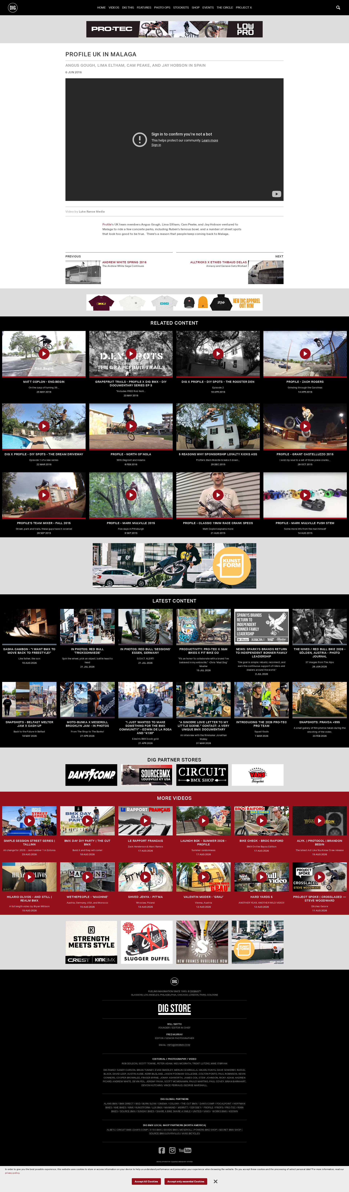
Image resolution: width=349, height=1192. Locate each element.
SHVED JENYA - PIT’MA (145, 897)
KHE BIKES (120, 1107)
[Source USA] (147, 775)
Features (144, 7)
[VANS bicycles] (258, 775)
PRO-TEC (230, 1107)
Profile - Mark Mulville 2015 (131, 523)
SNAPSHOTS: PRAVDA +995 (319, 722)
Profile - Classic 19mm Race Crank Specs (218, 523)
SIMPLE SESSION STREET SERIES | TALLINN (29, 842)
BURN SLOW (149, 1103)
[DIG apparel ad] (174, 302)
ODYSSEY (195, 1107)
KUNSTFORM (142, 1107)
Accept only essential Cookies (185, 1181)
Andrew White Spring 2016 (124, 262)
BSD (137, 1103)
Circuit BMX (124, 1129)
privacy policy (12, 1172)
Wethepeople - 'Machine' (87, 897)
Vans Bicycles (191, 1133)
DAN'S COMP (207, 1103)
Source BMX (157, 1133)
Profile (107, 224)
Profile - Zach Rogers (305, 381)
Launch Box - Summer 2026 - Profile (203, 842)
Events (208, 7)
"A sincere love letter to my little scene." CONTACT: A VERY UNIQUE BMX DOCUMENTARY (203, 725)
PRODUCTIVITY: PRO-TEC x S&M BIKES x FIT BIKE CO (203, 650)
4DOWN (233, 1111)
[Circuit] (202, 775)
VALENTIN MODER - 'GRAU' (203, 897)
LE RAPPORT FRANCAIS (145, 841)
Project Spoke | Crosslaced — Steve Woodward (319, 898)
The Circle (225, 7)
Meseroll (186, 1129)
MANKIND (169, 1107)
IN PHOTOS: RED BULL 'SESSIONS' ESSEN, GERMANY (145, 650)
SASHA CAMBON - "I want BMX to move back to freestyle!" (29, 650)
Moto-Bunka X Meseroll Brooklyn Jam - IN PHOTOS (87, 724)
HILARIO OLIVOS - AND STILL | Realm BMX (29, 898)
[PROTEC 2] (174, 29)
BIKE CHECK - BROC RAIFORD (262, 841)
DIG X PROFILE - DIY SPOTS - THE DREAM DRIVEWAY (44, 454)
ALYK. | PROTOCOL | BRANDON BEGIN (319, 842)
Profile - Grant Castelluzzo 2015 (305, 454)
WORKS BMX (219, 1111)
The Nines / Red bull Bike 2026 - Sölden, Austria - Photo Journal (320, 652)
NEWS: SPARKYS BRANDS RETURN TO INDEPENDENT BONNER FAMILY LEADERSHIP (261, 652)
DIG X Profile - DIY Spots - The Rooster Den (218, 381)
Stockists (181, 7)
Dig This (128, 7)
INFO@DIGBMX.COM (178, 1045)
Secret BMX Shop (230, 1129)
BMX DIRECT (126, 1103)
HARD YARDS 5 (261, 897)
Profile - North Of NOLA (131, 454)
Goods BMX (170, 1129)
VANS (206, 1111)
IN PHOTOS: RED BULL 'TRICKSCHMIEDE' (87, 650)
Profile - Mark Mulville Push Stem (305, 523)
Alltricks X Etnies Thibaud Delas (218, 262)
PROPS (219, 1107)
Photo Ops (162, 7)
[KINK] (91, 942)
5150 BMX (156, 1129)
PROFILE (208, 1107)
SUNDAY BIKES (145, 1111)
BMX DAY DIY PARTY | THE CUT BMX (87, 842)
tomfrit (174, 1162)
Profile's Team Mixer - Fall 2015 (44, 523)
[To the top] (174, 981)
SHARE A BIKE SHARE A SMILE (173, 1111)
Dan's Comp (140, 1129)
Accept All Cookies (146, 1181)
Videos (114, 7)
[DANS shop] (91, 775)
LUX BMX (157, 1107)
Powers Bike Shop (205, 1129)
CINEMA (162, 1103)
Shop (196, 7)
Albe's (111, 1129)
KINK (130, 1107)
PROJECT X (244, 7)
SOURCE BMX (127, 1111)
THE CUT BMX (189, 1103)
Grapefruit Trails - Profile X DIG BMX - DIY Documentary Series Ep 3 (131, 383)
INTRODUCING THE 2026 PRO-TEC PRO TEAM (261, 724)
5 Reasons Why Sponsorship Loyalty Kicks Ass (218, 454)
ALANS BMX (110, 1103)
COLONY (174, 1103)
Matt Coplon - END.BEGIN (44, 381)
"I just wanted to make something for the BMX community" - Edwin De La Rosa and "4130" (145, 727)
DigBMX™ (195, 991)
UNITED (197, 1111)
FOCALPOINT (224, 1103)
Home (101, 7)
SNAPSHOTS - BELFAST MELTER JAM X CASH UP (29, 724)
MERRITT (183, 1107)
